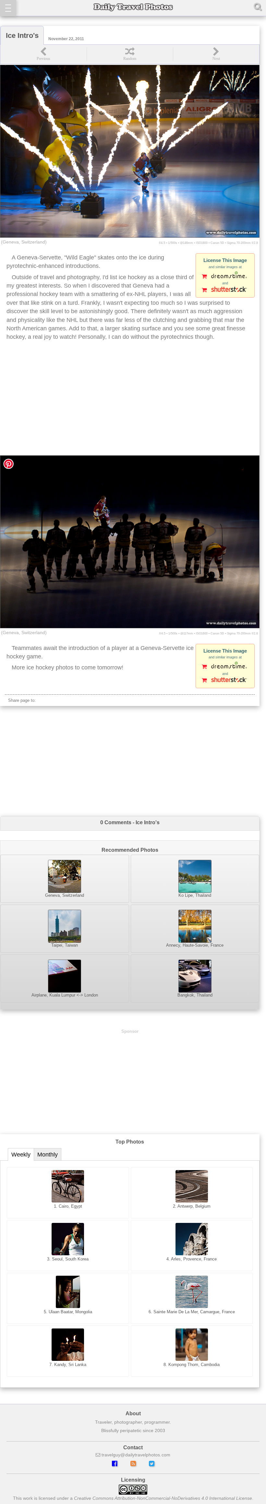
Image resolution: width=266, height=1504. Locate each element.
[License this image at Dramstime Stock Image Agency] (225, 277)
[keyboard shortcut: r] (130, 54)
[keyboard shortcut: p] (43, 54)
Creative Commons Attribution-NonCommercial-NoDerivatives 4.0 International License (163, 1498)
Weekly (20, 1154)
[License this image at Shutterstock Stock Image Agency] (225, 290)
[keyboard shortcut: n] (216, 54)
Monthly (47, 1154)
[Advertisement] (130, 403)
